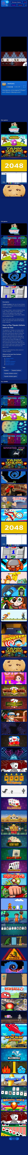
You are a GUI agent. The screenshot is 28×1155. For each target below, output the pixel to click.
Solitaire (8, 360)
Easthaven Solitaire (10, 361)
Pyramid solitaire (10, 364)
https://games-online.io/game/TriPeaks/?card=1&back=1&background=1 (14, 91)
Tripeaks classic (10, 358)
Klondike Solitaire (10, 363)
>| (17, 1138)
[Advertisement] (14, 22)
